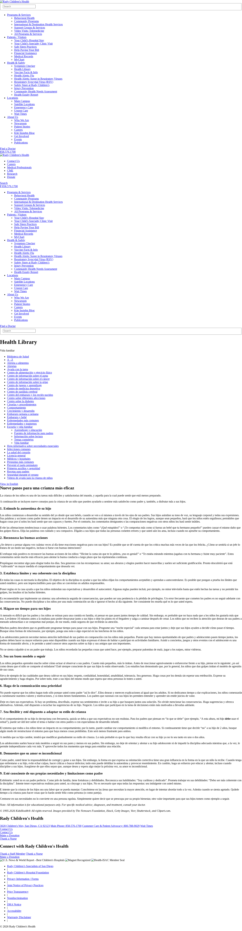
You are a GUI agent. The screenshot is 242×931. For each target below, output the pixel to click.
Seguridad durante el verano (22, 474)
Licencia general (16, 455)
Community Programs (26, 21)
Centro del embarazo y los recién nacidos (30, 394)
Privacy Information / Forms (23, 878)
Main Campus (22, 101)
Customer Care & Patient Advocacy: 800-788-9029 (111, 825)
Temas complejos (23, 439)
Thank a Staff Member (12, 853)
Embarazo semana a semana (22, 414)
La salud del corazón (18, 452)
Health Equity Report (26, 94)
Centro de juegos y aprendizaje (24, 385)
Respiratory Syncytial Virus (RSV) (33, 81)
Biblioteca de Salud (18, 356)
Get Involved (21, 136)
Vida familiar (21, 442)
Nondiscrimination (17, 898)
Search (4, 183)
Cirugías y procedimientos (21, 404)
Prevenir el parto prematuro (22, 465)
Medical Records (23, 56)
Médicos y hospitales (18, 458)
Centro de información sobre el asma (27, 375)
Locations (12, 97)
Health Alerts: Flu (24, 75)
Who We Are (21, 120)
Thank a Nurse (8, 838)
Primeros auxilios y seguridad (23, 468)
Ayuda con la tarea (17, 369)
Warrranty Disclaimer (19, 917)
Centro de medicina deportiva (23, 388)
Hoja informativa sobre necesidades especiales (33, 445)
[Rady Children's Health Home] (14, 1)
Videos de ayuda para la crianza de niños (30, 477)
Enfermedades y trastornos (22, 423)
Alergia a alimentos (18, 362)
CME (10, 170)
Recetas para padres (18, 471)
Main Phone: (65, 825)
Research (12, 173)
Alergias (11, 366)
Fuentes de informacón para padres (33, 433)
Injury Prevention (24, 88)
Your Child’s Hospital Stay (29, 40)
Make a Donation (9, 835)
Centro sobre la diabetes (20, 401)
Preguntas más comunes (20, 461)
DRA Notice (14, 904)
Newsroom (20, 123)
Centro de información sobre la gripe (27, 382)
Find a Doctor (8, 148)
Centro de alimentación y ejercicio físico (29, 372)
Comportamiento (16, 407)
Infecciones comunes (18, 449)
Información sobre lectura (28, 436)
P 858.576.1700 (9, 186)
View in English (9, 483)
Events (18, 139)
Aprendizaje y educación (28, 430)
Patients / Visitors (16, 37)
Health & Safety (16, 62)
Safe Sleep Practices (25, 46)
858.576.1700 (8, 151)
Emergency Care (23, 107)
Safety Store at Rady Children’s (31, 85)
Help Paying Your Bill (26, 49)
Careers (18, 129)
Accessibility (14, 910)
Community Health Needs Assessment (35, 91)
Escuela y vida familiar (20, 426)
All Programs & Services (28, 33)
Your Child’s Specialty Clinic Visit (33, 43)
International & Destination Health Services (38, 24)
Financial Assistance (25, 53)
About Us (12, 117)
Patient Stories (22, 126)
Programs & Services (19, 14)
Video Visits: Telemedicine (29, 30)
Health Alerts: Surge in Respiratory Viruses (38, 78)
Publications (21, 142)
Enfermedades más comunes (23, 420)
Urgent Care (21, 110)
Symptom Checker (24, 65)
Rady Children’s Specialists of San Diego (30, 866)
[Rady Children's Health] (14, 154)
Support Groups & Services (29, 27)
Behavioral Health (24, 18)
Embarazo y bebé (17, 417)
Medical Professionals (19, 167)
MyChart (19, 59)
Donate (11, 176)
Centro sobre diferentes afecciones (26, 398)
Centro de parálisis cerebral (22, 391)
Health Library (22, 69)
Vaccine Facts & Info (26, 72)
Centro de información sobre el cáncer (28, 378)
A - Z (10, 359)
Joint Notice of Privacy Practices (25, 885)
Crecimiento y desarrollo (21, 410)
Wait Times (20, 113)
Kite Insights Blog (24, 132)
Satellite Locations (24, 104)
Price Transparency (18, 891)
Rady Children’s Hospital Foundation (28, 872)
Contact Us (13, 161)
